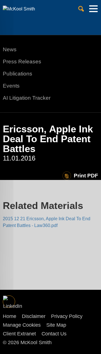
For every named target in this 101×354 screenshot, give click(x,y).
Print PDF (86, 176)
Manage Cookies (22, 325)
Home (9, 316)
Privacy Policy (66, 316)
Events (11, 86)
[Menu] (93, 11)
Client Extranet (19, 334)
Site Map (56, 325)
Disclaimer (33, 316)
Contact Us (54, 334)
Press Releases (22, 61)
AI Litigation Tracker (26, 98)
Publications (17, 74)
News (10, 49)
